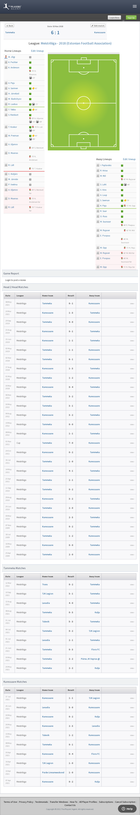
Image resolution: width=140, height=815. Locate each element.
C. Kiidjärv (13, 174)
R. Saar (103, 211)
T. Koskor (12, 127)
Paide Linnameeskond (53, 772)
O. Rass (103, 216)
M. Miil (103, 175)
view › (132, 303)
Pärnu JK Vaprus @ (90, 658)
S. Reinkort (13, 114)
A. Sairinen (13, 88)
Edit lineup (37, 50)
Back (11, 25)
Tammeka (10, 32)
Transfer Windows (59, 801)
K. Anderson (13, 67)
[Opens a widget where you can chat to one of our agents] (127, 809)
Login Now (114, 17)
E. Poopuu (130, 225)
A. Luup (103, 195)
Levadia (46, 603)
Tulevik (45, 621)
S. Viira (103, 189)
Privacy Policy (26, 801)
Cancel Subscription (125, 801)
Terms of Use (10, 801)
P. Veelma (12, 184)
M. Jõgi (11, 57)
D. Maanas (13, 153)
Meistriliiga (21, 303)
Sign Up (131, 17)
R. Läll (40, 127)
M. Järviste (13, 179)
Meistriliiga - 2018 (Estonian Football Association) (76, 43)
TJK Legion (47, 593)
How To (73, 801)
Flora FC (95, 649)
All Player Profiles (88, 801)
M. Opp (132, 205)
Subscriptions (106, 801)
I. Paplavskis (105, 165)
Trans (45, 584)
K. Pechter (13, 62)
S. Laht (103, 184)
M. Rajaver (130, 179)
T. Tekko (12, 109)
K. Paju (103, 205)
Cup (18, 442)
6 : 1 (55, 32)
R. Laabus (12, 104)
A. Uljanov (38, 118)
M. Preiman (13, 135)
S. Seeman (105, 200)
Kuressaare (99, 32)
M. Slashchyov (14, 98)
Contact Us (70, 805)
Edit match (99, 25)
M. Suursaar (105, 221)
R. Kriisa (104, 170)
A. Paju (11, 83)
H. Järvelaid (13, 93)
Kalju (97, 612)
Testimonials (41, 801)
